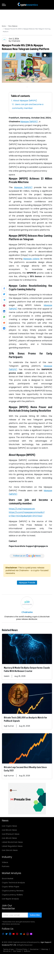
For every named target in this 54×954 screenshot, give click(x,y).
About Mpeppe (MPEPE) (25, 100)
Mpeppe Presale (27, 582)
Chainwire (15, 41)
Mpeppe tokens (31, 258)
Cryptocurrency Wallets (12, 894)
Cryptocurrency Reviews (12, 890)
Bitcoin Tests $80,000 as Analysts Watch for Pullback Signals (25, 719)
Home (4, 26)
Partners (5, 866)
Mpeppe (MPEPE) (29, 121)
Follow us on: (27, 555)
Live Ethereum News (10, 834)
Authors (27, 951)
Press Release (12, 26)
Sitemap (44, 949)
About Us (6, 951)
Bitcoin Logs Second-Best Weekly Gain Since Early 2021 (25, 768)
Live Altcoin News (9, 838)
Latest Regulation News (12, 846)
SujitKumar (9, 726)
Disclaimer (34, 949)
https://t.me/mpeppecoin (22, 508)
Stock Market (7, 878)
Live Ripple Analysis (10, 898)
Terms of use (8, 949)
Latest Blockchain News (12, 842)
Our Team (17, 951)
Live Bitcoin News (9, 830)
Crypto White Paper (10, 886)
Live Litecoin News (10, 850)
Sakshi (6, 676)
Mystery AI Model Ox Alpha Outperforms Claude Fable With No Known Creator (27, 669)
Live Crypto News (9, 826)
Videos (5, 862)
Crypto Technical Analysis (13, 882)
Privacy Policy (21, 949)
